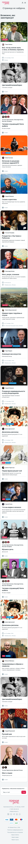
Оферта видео (15, 837)
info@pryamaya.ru (14, 811)
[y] (23, 792)
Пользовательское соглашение (15, 832)
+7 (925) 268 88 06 (14, 809)
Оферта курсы (15, 839)
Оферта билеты (15, 834)
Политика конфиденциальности (15, 829)
